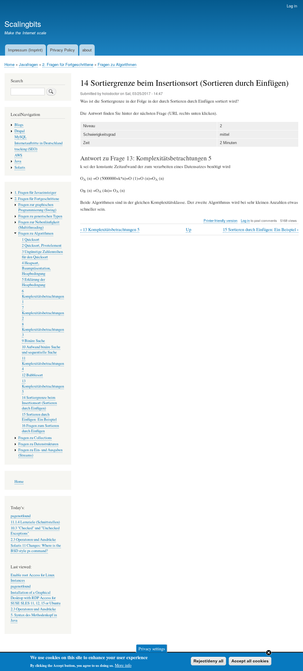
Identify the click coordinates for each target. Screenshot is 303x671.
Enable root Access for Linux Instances (32, 577)
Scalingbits (22, 23)
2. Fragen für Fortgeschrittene (67, 64)
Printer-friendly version (220, 220)
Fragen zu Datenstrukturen (38, 443)
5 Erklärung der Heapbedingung (33, 282)
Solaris (19, 167)
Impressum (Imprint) (25, 50)
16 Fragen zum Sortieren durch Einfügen (40, 428)
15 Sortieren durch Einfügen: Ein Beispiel (261, 229)
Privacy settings (151, 648)
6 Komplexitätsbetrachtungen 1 (43, 296)
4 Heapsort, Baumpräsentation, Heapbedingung (36, 268)
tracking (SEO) (25, 148)
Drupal (19, 130)
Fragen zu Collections (35, 437)
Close (268, 652)
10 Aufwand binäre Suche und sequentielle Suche (41, 349)
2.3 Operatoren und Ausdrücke (33, 539)
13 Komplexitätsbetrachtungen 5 (109, 229)
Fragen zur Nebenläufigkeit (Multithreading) (38, 225)
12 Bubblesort (32, 375)
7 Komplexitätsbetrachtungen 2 (43, 313)
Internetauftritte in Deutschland (38, 143)
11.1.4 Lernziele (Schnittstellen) (35, 522)
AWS (18, 155)
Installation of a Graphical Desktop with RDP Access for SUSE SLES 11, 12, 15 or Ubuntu (35, 598)
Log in (292, 6)
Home (9, 64)
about (87, 50)
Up (188, 229)
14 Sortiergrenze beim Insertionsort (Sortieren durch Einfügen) (39, 403)
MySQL (20, 136)
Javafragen (28, 64)
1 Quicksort (30, 239)
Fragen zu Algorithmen (117, 64)
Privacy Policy (62, 50)
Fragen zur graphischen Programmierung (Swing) (37, 207)
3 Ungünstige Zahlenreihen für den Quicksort (42, 254)
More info (123, 665)
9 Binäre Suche (33, 340)
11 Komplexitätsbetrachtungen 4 (43, 363)
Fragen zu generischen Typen (40, 216)
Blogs (18, 124)
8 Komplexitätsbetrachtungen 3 (43, 329)
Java (17, 161)
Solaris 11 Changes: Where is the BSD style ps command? (36, 548)
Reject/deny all (208, 661)
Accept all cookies (250, 661)
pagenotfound (20, 515)
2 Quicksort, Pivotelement (42, 245)
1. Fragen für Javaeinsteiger (35, 192)
